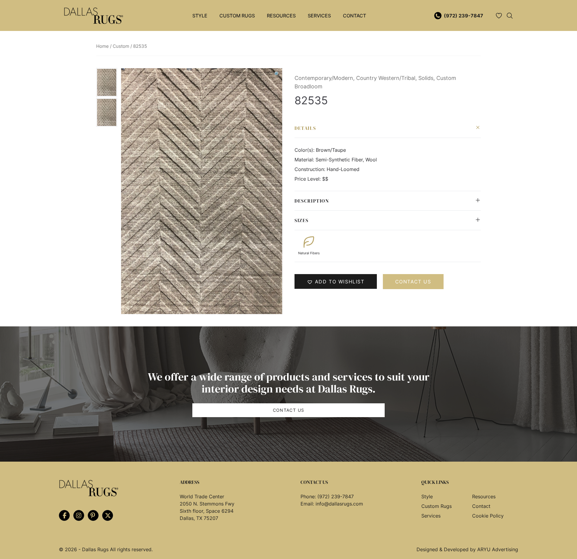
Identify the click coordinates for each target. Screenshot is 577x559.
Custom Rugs (237, 16)
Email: (308, 504)
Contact (354, 16)
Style (199, 16)
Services (319, 16)
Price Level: (308, 179)
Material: (305, 160)
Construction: (311, 169)
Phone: (309, 496)
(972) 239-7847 (463, 16)
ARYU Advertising (497, 549)
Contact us (413, 282)
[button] (277, 74)
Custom (121, 46)
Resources (281, 16)
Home (102, 46)
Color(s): (305, 150)
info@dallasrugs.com (339, 504)
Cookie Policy (488, 516)
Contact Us (288, 410)
